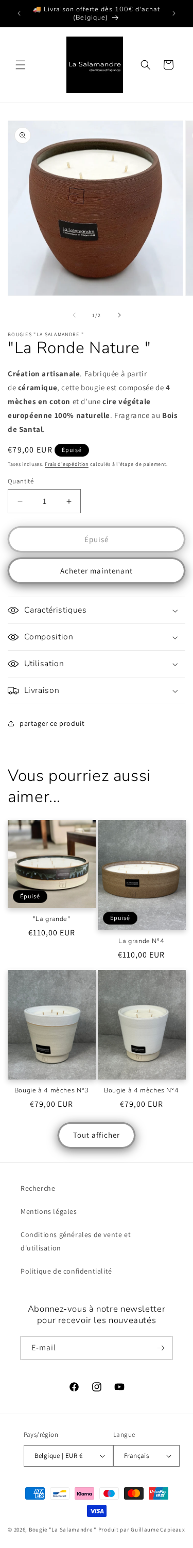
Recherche (38, 1188)
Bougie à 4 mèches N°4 (141, 1090)
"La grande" (52, 919)
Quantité (20, 481)
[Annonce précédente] (19, 13)
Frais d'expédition (67, 464)
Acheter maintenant (96, 571)
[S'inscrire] (160, 1348)
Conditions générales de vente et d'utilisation (76, 1241)
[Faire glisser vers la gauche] (74, 315)
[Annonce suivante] (174, 13)
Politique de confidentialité (66, 1271)
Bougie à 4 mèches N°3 (51, 1090)
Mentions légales (49, 1211)
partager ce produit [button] (52, 723)
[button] (20, 65)
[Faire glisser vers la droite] (119, 315)
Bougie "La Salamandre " (63, 1529)
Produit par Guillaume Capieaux (141, 1529)
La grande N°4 (141, 941)
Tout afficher (96, 1135)
